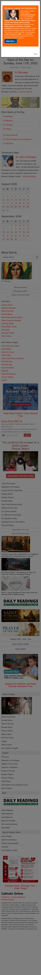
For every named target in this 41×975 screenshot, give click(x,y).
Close (35, 54)
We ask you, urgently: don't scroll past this (20, 8)
